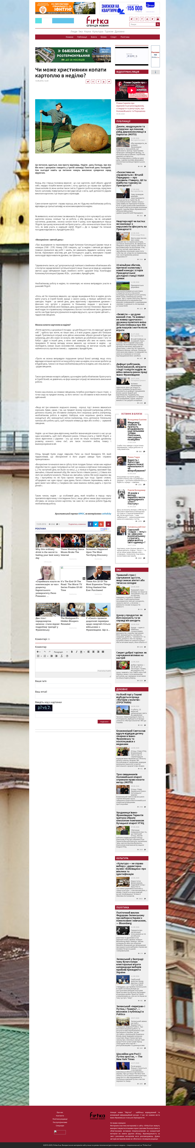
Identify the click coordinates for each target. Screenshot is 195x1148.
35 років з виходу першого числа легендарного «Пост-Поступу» (136, 498)
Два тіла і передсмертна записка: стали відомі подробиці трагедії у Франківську (48, 624)
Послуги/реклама (60, 1122)
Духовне (119, 31)
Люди (74, 31)
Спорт (114, 37)
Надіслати (104, 721)
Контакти (60, 1115)
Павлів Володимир (136, 490)
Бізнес (104, 37)
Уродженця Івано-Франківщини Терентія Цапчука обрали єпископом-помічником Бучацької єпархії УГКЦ (130, 818)
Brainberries (73, 559)
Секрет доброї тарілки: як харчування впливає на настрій (131, 655)
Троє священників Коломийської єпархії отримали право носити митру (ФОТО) (130, 778)
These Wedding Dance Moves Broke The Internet (72, 552)
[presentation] (39, 652)
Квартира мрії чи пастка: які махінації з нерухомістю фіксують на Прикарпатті (131, 225)
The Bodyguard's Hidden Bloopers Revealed (70, 621)
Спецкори (60, 1125)
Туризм (109, 31)
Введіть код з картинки (48, 702)
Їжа (81, 31)
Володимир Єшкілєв (137, 419)
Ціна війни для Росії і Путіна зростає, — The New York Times (129, 1056)
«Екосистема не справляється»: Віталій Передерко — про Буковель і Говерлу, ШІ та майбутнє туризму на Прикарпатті (131, 178)
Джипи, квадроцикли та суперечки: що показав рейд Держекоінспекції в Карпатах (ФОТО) (131, 130)
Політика (125, 37)
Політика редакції (60, 1119)
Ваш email (41, 691)
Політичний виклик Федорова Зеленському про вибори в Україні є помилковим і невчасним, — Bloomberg (131, 918)
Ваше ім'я (40, 681)
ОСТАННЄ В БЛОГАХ (131, 413)
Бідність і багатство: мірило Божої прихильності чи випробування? (137, 465)
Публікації (82, 37)
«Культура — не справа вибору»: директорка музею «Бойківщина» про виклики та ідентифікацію (131, 869)
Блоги (94, 37)
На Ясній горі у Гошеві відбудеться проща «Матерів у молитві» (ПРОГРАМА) (129, 698)
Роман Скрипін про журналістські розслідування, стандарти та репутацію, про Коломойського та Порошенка (130, 107)
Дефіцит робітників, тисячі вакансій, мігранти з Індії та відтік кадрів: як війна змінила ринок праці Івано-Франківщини (131, 369)
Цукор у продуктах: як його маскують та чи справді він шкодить (129, 617)
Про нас (60, 1112)
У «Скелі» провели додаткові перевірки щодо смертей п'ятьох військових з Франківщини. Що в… (98, 624)
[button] (39, 652)
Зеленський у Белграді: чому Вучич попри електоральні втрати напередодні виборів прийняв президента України (130, 965)
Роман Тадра (134, 457)
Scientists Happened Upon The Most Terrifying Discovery (97, 552)
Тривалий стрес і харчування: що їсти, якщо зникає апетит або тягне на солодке (130, 578)
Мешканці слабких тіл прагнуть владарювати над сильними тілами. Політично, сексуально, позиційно (136, 431)
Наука (87, 31)
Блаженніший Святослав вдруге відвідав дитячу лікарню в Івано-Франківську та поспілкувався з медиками (130, 737)
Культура (97, 31)
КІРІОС (81, 513)
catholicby (106, 513)
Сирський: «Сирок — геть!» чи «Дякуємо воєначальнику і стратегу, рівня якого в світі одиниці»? (137, 536)
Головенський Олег (137, 526)
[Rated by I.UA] (60, 1132)
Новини (69, 37)
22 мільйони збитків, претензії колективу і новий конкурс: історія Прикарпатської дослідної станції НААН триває (130, 271)
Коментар (40, 646)
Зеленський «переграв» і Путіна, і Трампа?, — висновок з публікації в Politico (130, 1010)
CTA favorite (48, 562)
